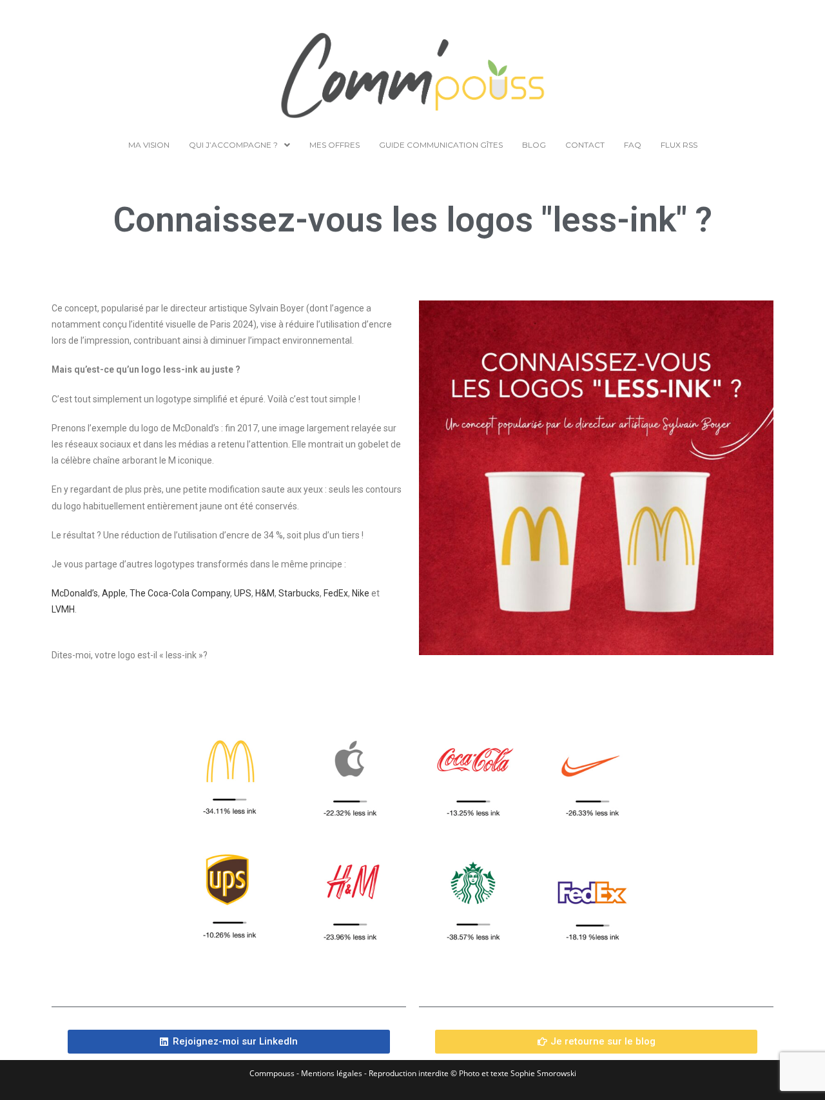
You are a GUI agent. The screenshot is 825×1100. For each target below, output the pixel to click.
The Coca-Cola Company (180, 593)
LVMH (63, 609)
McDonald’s (75, 593)
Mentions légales (331, 1073)
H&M (265, 593)
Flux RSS (679, 145)
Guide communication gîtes (441, 145)
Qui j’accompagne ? (233, 145)
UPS (242, 593)
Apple (114, 593)
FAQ (632, 145)
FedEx (336, 593)
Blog (534, 145)
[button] (239, 145)
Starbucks (299, 593)
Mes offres (334, 145)
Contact (585, 145)
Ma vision (149, 145)
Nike (360, 593)
